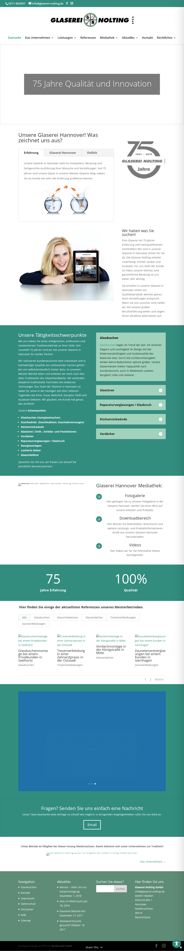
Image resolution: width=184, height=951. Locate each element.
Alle (24, 617)
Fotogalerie (135, 495)
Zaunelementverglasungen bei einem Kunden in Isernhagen (150, 655)
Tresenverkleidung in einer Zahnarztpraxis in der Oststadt (71, 655)
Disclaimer (27, 909)
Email (92, 824)
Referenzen (88, 38)
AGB (23, 915)
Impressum (27, 898)
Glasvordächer (94, 617)
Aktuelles (128, 38)
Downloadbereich (135, 518)
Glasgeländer (94, 731)
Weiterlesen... (92, 759)
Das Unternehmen (37, 38)
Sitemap (26, 920)
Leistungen (65, 38)
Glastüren (27, 431)
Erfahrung (31, 153)
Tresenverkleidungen (123, 617)
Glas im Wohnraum (71, 901)
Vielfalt (92, 153)
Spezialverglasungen (113, 731)
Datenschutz (28, 903)
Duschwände (29, 422)
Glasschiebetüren (67, 617)
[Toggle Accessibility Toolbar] (176, 943)
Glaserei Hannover (62, 153)
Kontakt (147, 38)
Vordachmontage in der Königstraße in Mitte (111, 649)
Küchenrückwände (33, 427)
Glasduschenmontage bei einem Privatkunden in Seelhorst (33, 655)
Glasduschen (28, 417)
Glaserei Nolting (53, 731)
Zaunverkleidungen (33, 623)
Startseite (14, 38)
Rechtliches (164, 38)
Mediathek (107, 38)
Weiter (159, 679)
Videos (135, 544)
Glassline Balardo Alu (92, 722)
